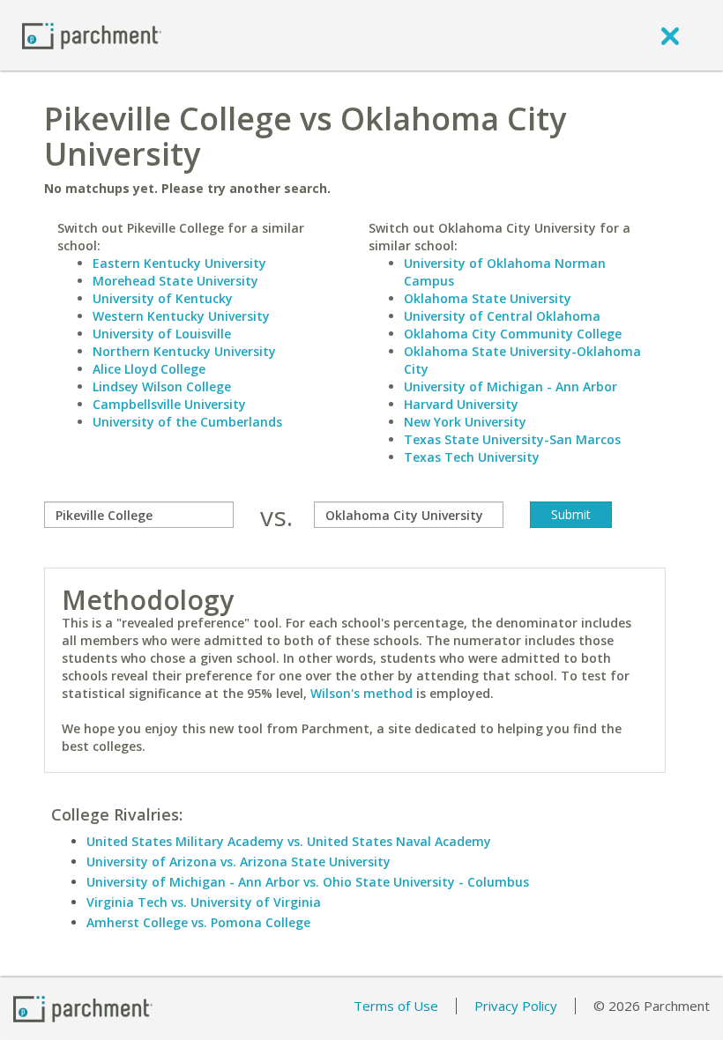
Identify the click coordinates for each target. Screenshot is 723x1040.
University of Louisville (162, 333)
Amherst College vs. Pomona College (198, 922)
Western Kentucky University (181, 316)
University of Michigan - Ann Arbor (510, 386)
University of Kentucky (163, 298)
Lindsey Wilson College (162, 386)
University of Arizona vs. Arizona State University (238, 861)
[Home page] (91, 34)
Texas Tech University (472, 457)
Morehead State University (175, 280)
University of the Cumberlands (187, 421)
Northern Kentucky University (184, 351)
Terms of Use (396, 1005)
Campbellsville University (169, 404)
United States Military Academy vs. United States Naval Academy (288, 841)
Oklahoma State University (487, 298)
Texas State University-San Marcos (512, 439)
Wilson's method (361, 693)
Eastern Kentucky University (179, 263)
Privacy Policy (515, 1005)
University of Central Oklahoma (502, 316)
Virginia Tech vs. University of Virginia (203, 902)
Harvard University (461, 404)
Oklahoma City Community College (513, 333)
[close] (670, 35)
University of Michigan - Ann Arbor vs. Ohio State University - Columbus (307, 881)
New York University (465, 421)
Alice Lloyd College (149, 368)
